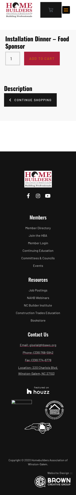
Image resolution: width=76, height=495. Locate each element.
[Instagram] (38, 196)
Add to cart (42, 58)
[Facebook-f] (28, 196)
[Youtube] (47, 196)
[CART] (51, 10)
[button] (66, 10)
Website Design (58, 473)
